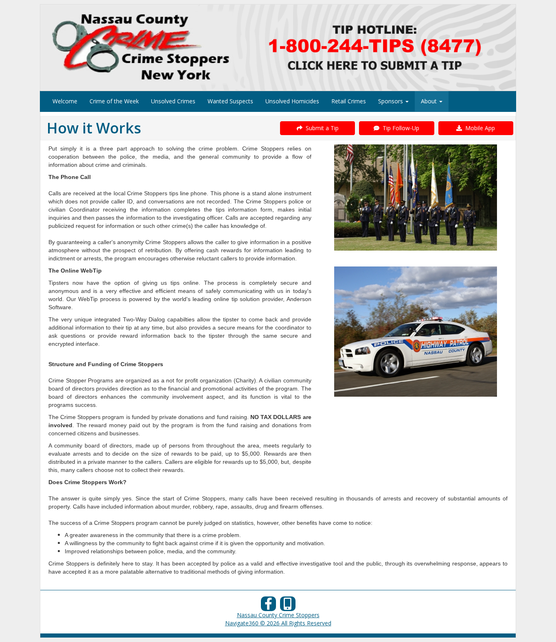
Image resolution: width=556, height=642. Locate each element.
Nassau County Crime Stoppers (278, 615)
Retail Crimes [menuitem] (348, 101)
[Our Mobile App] (288, 606)
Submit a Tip (320, 128)
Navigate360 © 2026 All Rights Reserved (278, 623)
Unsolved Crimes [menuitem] (173, 101)
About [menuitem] (429, 101)
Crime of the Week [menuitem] (114, 101)
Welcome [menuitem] (65, 101)
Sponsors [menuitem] (391, 101)
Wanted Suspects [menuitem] (230, 101)
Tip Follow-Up (399, 128)
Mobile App (478, 128)
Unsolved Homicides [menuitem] (292, 101)
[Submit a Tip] (278, 47)
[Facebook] (268, 606)
